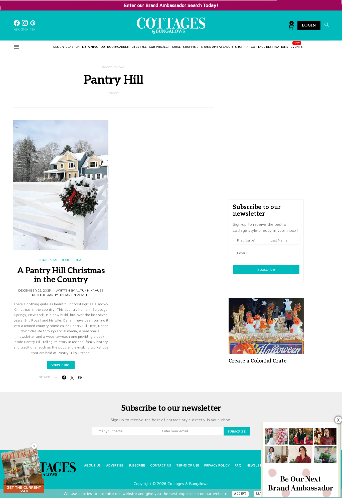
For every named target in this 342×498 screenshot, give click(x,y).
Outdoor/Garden (115, 46)
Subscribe (266, 269)
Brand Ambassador (217, 46)
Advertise (114, 465)
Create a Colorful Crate (257, 361)
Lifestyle (139, 46)
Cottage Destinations (269, 46)
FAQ (238, 465)
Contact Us (160, 465)
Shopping (190, 46)
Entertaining (87, 46)
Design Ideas (63, 46)
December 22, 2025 (34, 290)
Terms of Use (187, 465)
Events (297, 46)
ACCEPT (240, 493)
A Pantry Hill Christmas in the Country (61, 275)
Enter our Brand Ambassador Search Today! (171, 5)
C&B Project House (165, 46)
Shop (239, 46)
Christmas (48, 260)
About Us (92, 465)
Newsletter (257, 465)
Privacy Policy (217, 465)
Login (309, 25)
